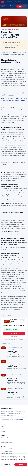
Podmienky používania (6, 451)
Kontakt (3, 431)
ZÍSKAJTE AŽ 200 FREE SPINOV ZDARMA (13, 100)
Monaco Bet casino (19, 260)
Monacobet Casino (10, 47)
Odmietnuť (7, 464)
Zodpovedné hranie (6, 437)
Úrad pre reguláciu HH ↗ (7, 442)
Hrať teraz (14, 333)
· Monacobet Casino (14, 29)
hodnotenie (20, 419)
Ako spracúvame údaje (13, 461)
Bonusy (19, 6)
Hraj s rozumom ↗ (5, 440)
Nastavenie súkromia (6, 453)
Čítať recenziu (14, 336)
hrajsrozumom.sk (18, 2)
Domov (2, 12)
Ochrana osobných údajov (7, 449)
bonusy (14, 45)
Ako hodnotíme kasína (6, 429)
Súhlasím (20, 464)
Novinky (7, 12)
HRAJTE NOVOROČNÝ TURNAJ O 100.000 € (14, 98)
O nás (2, 426)
